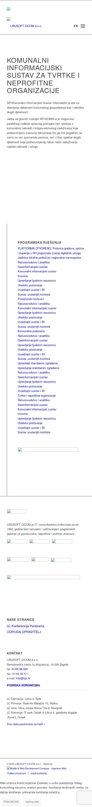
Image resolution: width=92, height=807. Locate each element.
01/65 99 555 (20, 669)
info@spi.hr (23, 678)
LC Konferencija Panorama (25, 626)
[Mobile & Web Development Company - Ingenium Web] (36, 768)
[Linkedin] (8, 731)
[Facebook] (8, 738)
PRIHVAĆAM (11, 801)
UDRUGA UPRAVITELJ (24, 631)
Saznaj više (32, 801)
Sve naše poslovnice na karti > (26, 724)
